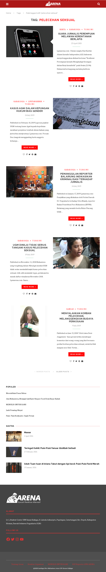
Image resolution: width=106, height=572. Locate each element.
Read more (75, 79)
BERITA (63, 30)
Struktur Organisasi (36, 564)
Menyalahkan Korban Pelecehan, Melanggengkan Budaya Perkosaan (76, 317)
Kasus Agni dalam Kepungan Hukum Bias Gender (29, 109)
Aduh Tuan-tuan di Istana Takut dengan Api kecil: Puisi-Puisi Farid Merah (61, 464)
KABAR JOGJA (74, 30)
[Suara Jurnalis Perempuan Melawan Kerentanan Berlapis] (29, 41)
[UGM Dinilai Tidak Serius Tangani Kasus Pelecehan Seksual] (76, 252)
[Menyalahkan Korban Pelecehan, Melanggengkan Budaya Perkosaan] (29, 321)
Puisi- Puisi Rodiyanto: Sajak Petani (20, 416)
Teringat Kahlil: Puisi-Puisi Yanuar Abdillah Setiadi (50, 448)
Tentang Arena (17, 564)
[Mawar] (14, 436)
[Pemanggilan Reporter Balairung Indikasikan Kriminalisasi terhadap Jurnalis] (29, 181)
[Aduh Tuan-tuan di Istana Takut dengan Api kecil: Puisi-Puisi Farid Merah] (14, 468)
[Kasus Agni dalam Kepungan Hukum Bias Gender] (76, 113)
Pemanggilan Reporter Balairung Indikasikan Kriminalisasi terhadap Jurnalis (76, 177)
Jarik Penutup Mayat (14, 410)
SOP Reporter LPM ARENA (83, 564)
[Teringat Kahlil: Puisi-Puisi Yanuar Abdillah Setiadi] (14, 452)
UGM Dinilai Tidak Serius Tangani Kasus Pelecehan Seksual (30, 248)
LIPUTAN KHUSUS (35, 102)
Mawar (27, 432)
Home (8, 13)
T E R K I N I (88, 30)
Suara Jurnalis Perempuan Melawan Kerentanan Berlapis (76, 36)
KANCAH (70, 309)
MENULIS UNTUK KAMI (16, 404)
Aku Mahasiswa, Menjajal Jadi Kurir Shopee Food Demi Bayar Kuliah (33, 399)
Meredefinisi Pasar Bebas (16, 393)
